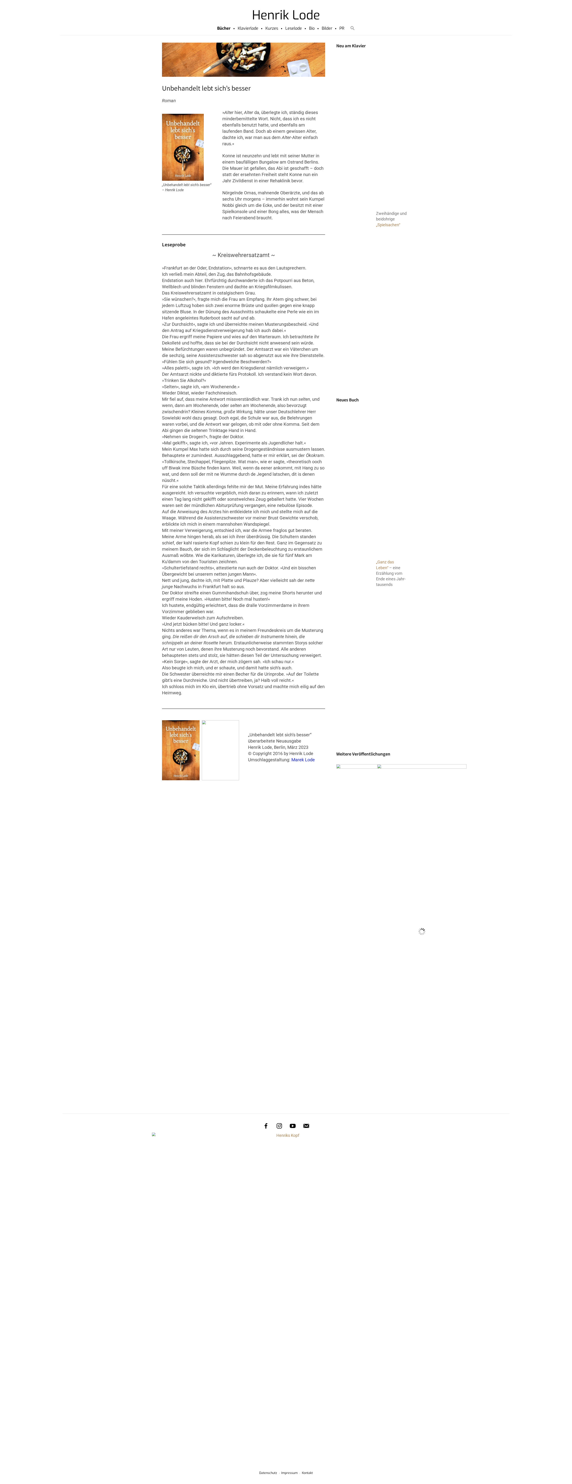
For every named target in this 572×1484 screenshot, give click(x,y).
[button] (352, 28)
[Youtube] (292, 1126)
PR (341, 28)
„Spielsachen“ (388, 224)
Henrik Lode (286, 15)
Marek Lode (303, 759)
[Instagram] (279, 1126)
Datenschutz (268, 1473)
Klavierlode (248, 28)
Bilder (327, 28)
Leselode (293, 28)
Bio (312, 28)
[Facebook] (266, 1126)
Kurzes (271, 28)
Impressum (289, 1473)
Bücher (224, 28)
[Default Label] (306, 1126)
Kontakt (307, 1473)
